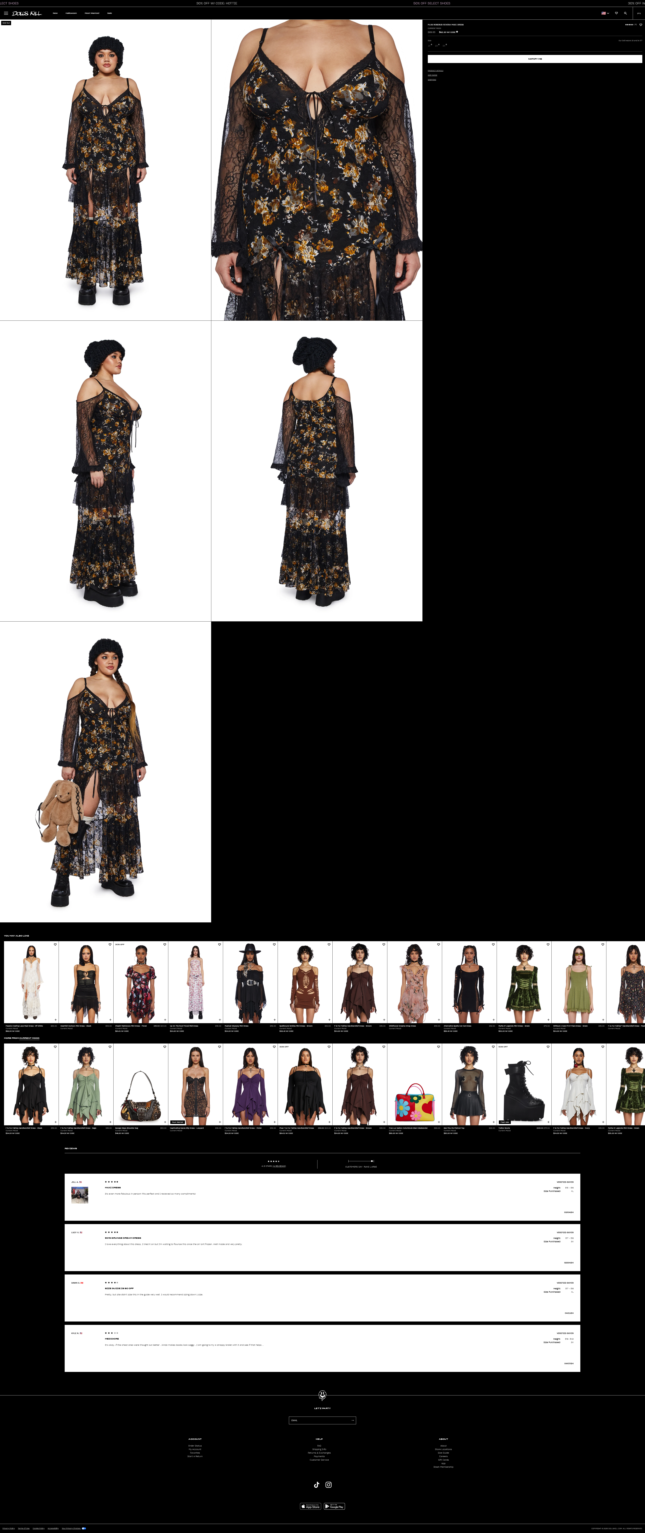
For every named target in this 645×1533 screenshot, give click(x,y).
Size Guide (443, 1453)
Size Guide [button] (432, 75)
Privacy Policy (9, 1528)
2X (436, 46)
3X (444, 46)
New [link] (55, 13)
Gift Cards (443, 1460)
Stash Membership (443, 1467)
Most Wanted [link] (92, 13)
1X (429, 46)
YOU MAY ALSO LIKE (16, 935)
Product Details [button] (435, 71)
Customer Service (319, 1460)
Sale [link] (109, 13)
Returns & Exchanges (319, 1453)
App (443, 1463)
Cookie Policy (39, 1528)
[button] (216, 3)
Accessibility (53, 1528)
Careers (443, 1456)
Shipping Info (319, 1449)
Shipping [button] (432, 80)
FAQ (319, 1446)
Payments (319, 1456)
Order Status (195, 1446)
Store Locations (443, 1449)
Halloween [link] (71, 13)
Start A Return (195, 1456)
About (443, 1446)
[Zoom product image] (105, 170)
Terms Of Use (24, 1528)
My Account (195, 1449)
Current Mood (434, 28)
